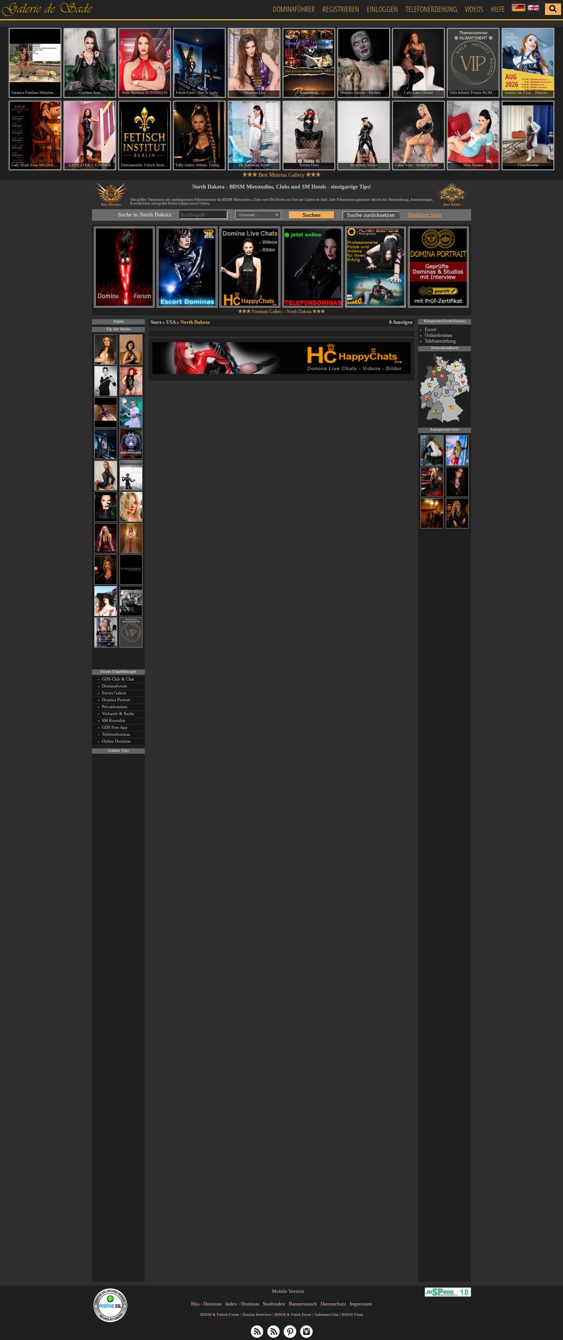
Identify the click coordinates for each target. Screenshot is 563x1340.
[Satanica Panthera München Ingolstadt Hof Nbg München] (35, 63)
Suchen (312, 215)
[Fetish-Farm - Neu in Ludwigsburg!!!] (105, 458)
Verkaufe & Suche (118, 713)
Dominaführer (294, 9)
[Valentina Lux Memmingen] (254, 63)
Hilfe (498, 9)
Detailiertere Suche (425, 215)
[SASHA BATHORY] (130, 489)
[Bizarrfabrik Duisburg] (308, 63)
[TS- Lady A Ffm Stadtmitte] (432, 496)
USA (170, 322)
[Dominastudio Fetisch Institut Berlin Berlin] (144, 136)
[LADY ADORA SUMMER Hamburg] (89, 136)
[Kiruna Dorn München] (308, 136)
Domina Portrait (116, 699)
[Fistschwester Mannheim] (527, 136)
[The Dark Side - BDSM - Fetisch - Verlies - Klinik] (432, 527)
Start (156, 322)
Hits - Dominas (206, 1304)
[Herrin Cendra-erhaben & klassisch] (105, 363)
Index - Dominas (242, 1304)
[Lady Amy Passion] (130, 395)
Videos (474, 9)
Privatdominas (114, 706)
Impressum (361, 1304)
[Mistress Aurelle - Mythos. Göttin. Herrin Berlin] (363, 63)
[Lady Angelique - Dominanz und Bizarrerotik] (105, 646)
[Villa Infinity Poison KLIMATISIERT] (130, 646)
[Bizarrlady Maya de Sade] (105, 520)
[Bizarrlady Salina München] (363, 136)
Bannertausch (303, 1304)
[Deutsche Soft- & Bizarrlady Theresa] (105, 552)
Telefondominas (116, 734)
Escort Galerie (114, 693)
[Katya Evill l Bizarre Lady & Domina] (105, 489)
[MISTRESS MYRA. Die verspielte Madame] (105, 615)
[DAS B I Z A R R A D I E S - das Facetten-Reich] (130, 458)
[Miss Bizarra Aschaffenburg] (473, 136)
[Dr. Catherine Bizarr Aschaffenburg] (254, 136)
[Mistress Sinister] (130, 426)
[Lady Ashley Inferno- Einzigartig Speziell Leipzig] (199, 136)
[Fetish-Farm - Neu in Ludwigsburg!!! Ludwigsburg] (199, 63)
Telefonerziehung (431, 9)
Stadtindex (274, 1304)
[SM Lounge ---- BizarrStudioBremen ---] (105, 426)
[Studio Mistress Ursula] (130, 520)
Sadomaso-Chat (326, 1314)
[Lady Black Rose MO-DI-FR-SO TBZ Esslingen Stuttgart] (35, 136)
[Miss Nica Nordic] (457, 496)
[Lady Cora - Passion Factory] (457, 527)
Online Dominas (116, 741)
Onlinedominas (438, 335)
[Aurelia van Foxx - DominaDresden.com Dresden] (527, 63)
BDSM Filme (352, 1314)
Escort (430, 329)
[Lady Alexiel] (105, 395)
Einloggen (382, 9)
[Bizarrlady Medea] (130, 363)
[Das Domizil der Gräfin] (130, 615)
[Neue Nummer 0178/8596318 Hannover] (144, 63)
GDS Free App (115, 727)
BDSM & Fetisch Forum (219, 1314)
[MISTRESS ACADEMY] (130, 583)
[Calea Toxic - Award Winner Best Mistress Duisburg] (418, 136)
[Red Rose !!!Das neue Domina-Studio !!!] (105, 583)
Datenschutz (333, 1304)
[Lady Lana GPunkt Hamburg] (418, 63)
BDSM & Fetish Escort (293, 1314)
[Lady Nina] (457, 464)
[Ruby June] (130, 552)
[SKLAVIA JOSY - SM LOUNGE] (432, 464)
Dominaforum (114, 686)
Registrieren (340, 9)
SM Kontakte (113, 720)
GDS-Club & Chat (118, 679)
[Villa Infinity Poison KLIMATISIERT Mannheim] (473, 63)
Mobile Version (288, 1291)
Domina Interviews (257, 1314)
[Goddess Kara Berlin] (89, 63)
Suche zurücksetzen (371, 215)
